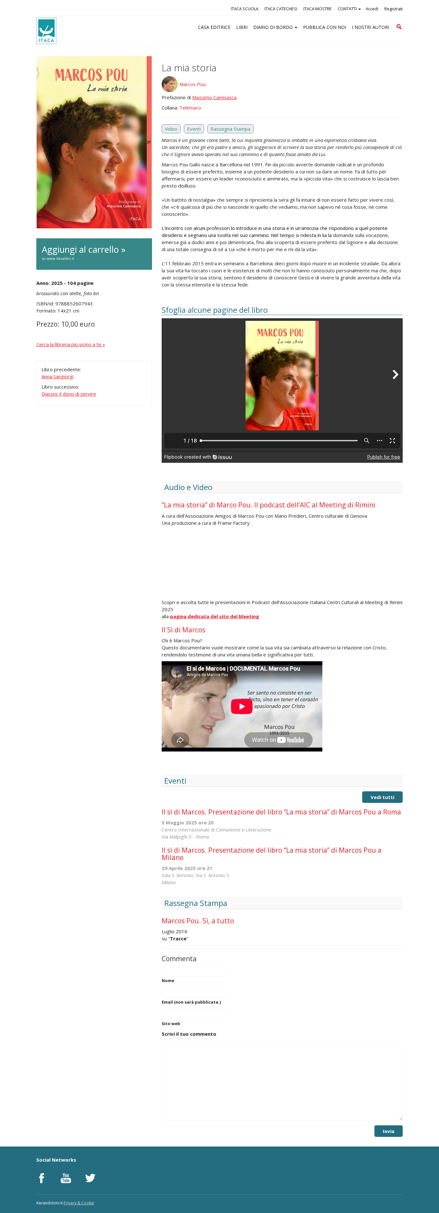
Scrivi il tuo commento (189, 1034)
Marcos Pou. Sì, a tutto (198, 920)
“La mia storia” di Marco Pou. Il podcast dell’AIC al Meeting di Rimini (268, 504)
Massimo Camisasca (214, 97)
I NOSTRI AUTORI (370, 27)
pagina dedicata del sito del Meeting (214, 616)
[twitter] (90, 1178)
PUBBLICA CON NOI (324, 27)
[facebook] (41, 1178)
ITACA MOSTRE (317, 9)
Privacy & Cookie (79, 1203)
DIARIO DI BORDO (273, 27)
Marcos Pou (192, 84)
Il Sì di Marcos (183, 629)
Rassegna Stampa (230, 129)
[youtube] (66, 1178)
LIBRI (241, 27)
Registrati (393, 9)
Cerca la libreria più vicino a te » (70, 344)
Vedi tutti (382, 797)
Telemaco (190, 107)
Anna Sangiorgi (57, 376)
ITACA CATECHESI (280, 9)
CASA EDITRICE (214, 27)
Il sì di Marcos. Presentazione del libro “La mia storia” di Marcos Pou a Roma (281, 811)
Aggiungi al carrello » (84, 252)
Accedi (372, 9)
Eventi (194, 129)
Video (171, 129)
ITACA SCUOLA (244, 9)
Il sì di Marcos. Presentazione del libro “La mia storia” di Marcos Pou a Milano (271, 854)
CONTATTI (348, 9)
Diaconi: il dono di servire (68, 394)
